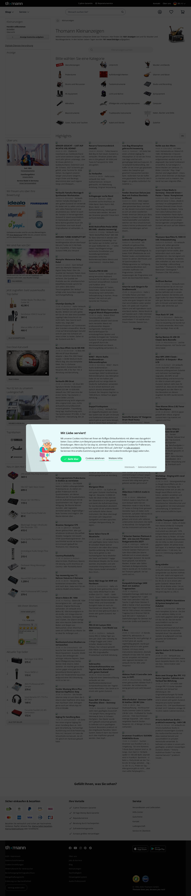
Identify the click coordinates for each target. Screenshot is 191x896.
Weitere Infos (116, 458)
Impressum (130, 467)
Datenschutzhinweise (147, 467)
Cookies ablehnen (95, 458)
